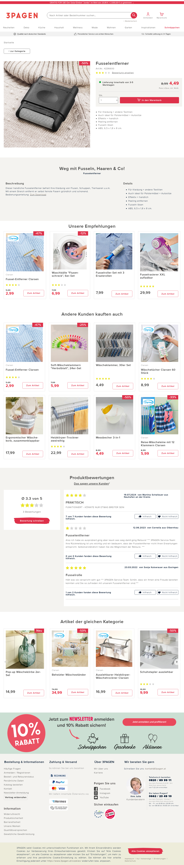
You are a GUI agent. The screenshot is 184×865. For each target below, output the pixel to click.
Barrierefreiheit (12, 822)
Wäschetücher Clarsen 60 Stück (158, 371)
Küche (41, 27)
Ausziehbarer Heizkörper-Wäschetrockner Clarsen (113, 676)
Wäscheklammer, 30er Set (113, 365)
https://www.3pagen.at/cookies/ (64, 860)
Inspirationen (148, 27)
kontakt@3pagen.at (155, 768)
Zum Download (38, 194)
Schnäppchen (172, 27)
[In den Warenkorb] (149, 95)
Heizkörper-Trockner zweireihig (65, 439)
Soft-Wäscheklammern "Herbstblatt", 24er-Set (66, 367)
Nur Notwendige (144, 859)
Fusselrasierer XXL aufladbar (152, 276)
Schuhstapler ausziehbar (156, 672)
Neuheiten (9, 27)
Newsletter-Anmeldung (16, 792)
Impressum (129, 859)
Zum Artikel (33, 293)
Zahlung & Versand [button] (63, 762)
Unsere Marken (12, 826)
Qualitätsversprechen (15, 830)
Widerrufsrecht (12, 814)
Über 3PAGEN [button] (104, 762)
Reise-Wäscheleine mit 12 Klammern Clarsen (157, 444)
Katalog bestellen (13, 784)
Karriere (98, 772)
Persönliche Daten (14, 780)
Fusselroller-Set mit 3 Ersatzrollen (110, 274)
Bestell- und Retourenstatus (19, 776)
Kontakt (8, 788)
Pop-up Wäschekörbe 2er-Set (23, 673)
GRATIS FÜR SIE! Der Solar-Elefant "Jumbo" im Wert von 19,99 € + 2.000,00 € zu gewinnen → (92, 3)
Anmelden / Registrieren (17, 772)
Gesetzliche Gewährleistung (19, 834)
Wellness (78, 27)
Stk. (101, 95)
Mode (95, 27)
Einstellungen (160, 859)
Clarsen (9, 274)
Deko (26, 27)
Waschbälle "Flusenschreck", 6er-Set (65, 274)
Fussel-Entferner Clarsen (22, 279)
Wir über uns (101, 768)
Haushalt (59, 27)
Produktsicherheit (13, 818)
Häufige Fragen (12, 768)
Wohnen (111, 27)
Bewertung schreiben (32, 520)
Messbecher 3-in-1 (108, 437)
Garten (128, 27)
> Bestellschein (130, 21)
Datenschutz (130, 861)
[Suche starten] (134, 15)
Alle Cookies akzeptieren (145, 851)
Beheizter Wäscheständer (69, 674)
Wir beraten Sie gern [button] (139, 762)
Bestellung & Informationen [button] (24, 762)
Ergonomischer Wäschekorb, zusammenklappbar (23, 439)
